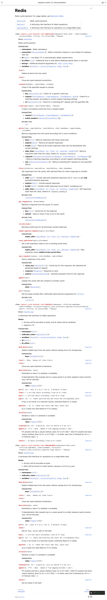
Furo (23, 597)
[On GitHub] (91, 597)
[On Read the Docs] (89, 597)
